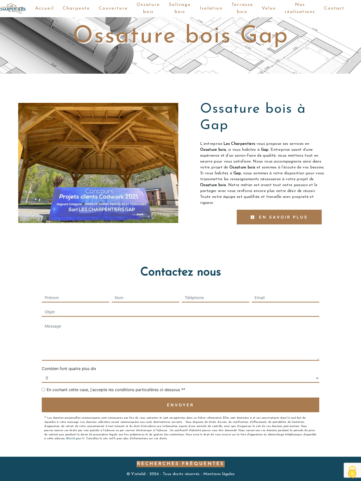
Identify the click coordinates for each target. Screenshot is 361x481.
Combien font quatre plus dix (69, 368)
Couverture (113, 8)
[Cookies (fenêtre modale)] (352, 472)
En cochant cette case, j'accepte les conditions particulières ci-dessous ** (116, 389)
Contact (334, 8)
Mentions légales (218, 474)
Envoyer (180, 404)
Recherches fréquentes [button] (180, 464)
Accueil (44, 8)
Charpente (76, 8)
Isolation (211, 8)
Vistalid (138, 474)
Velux (269, 8)
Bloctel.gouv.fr (75, 438)
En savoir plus (282, 217)
